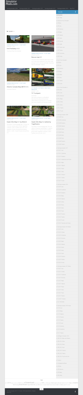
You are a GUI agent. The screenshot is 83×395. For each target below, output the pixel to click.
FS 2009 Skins (61, 135)
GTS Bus (59, 366)
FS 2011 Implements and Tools (64, 159)
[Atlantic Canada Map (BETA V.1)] (18, 74)
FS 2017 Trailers (61, 295)
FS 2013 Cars (60, 186)
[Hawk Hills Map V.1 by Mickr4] (18, 111)
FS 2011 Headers (61, 156)
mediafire (75, 383)
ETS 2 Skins (60, 104)
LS (65, 383)
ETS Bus (59, 62)
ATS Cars (59, 26)
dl (24, 383)
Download (29, 382)
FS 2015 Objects (61, 244)
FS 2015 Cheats (61, 232)
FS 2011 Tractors (61, 174)
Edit (43, 383)
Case (14, 382)
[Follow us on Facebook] (75, 12)
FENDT (47, 383)
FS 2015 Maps (61, 241)
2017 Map (60, 17)
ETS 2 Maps (60, 98)
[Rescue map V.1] (42, 43)
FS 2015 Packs (61, 247)
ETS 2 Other (60, 101)
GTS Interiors (60, 369)
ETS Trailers (34, 88)
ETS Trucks (41, 88)
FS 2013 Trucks (61, 220)
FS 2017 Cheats (61, 271)
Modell (25, 384)
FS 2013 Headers (61, 192)
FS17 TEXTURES (61, 302)
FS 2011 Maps (23, 44)
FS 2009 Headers (61, 123)
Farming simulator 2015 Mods (64, 226)
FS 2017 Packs (61, 286)
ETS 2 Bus (60, 89)
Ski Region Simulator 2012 (63, 336)
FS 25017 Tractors (62, 298)
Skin (39, 384)
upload (64, 384)
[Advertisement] (30, 20)
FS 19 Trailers (61, 320)
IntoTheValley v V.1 (13, 48)
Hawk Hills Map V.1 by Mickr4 (17, 122)
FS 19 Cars (60, 308)
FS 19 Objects (61, 314)
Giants (52, 383)
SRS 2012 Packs (61, 344)
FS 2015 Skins (61, 250)
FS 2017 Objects (61, 283)
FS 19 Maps (60, 311)
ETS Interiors (60, 68)
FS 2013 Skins (61, 208)
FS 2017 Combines (62, 274)
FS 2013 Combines (62, 189)
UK (59, 384)
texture (51, 384)
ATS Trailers (60, 50)
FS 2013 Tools (61, 211)
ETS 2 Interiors (61, 95)
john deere (62, 383)
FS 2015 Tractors (61, 256)
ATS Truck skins (61, 53)
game (50, 383)
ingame (55, 383)
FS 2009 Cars (60, 117)
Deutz (22, 383)
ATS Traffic (60, 44)
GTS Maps (60, 372)
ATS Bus (59, 23)
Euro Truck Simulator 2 (63, 87)
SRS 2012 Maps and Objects (64, 338)
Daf (17, 382)
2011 (6, 383)
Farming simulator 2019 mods (64, 305)
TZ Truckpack (35, 93)
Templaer (44, 384)
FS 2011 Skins (61, 171)
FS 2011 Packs (61, 168)
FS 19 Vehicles (61, 326)
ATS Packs (60, 38)
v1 (66, 384)
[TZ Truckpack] (42, 77)
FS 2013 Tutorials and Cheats (64, 223)
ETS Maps (60, 71)
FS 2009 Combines (62, 120)
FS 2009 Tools (61, 138)
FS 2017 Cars (60, 268)
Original (28, 384)
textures (54, 384)
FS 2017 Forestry (61, 277)
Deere (19, 383)
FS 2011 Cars (60, 150)
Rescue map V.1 (36, 57)
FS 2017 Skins (61, 289)
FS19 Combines (61, 329)
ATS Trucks (60, 56)
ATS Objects (60, 35)
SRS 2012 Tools (61, 347)
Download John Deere (37, 382)
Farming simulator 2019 (62, 8)
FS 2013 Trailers (61, 217)
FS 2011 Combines (62, 153)
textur (48, 384)
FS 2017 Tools (61, 292)
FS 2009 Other (61, 129)
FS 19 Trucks (60, 323)
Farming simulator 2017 (50, 8)
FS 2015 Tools (61, 253)
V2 (67, 384)
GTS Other (60, 375)
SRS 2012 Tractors (62, 350)
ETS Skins (60, 77)
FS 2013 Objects (61, 198)
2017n (9, 383)
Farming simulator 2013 (37, 8)
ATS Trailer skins (61, 47)
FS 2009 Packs (61, 132)
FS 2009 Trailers (61, 144)
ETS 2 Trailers (60, 107)
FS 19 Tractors (61, 317)
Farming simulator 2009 (12, 8)
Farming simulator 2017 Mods (64, 266)
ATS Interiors (60, 29)
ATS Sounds (60, 41)
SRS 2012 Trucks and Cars (63, 356)
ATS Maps (60, 32)
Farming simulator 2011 (24, 8)
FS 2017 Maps (61, 280)
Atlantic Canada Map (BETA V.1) (17, 87)
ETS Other (60, 74)
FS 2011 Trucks (61, 180)
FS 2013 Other (61, 201)
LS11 (67, 383)
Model (21, 384)
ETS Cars (59, 65)
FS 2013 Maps (61, 195)
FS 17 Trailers (61, 333)
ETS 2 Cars (60, 92)
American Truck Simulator (63, 20)
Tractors (59, 360)
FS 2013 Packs (61, 204)
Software (41, 384)
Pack (32, 384)
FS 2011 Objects (61, 165)
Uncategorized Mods (62, 363)
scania (36, 384)
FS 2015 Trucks (61, 262)
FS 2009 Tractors (61, 141)
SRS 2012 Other (61, 341)
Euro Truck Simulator (62, 60)
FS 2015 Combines (62, 235)
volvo (69, 384)
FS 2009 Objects (61, 126)
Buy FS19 (72, 8)
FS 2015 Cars (60, 229)
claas (15, 382)
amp (12, 383)
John (59, 383)
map (70, 383)
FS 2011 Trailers (61, 177)
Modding (17, 384)
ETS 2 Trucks (60, 111)
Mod (14, 384)
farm (45, 382)
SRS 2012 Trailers (61, 353)
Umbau (61, 384)
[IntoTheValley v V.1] (18, 39)
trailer (57, 384)
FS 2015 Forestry (61, 238)
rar (34, 384)
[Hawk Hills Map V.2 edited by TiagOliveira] (42, 111)
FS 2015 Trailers (61, 259)
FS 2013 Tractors (61, 214)
